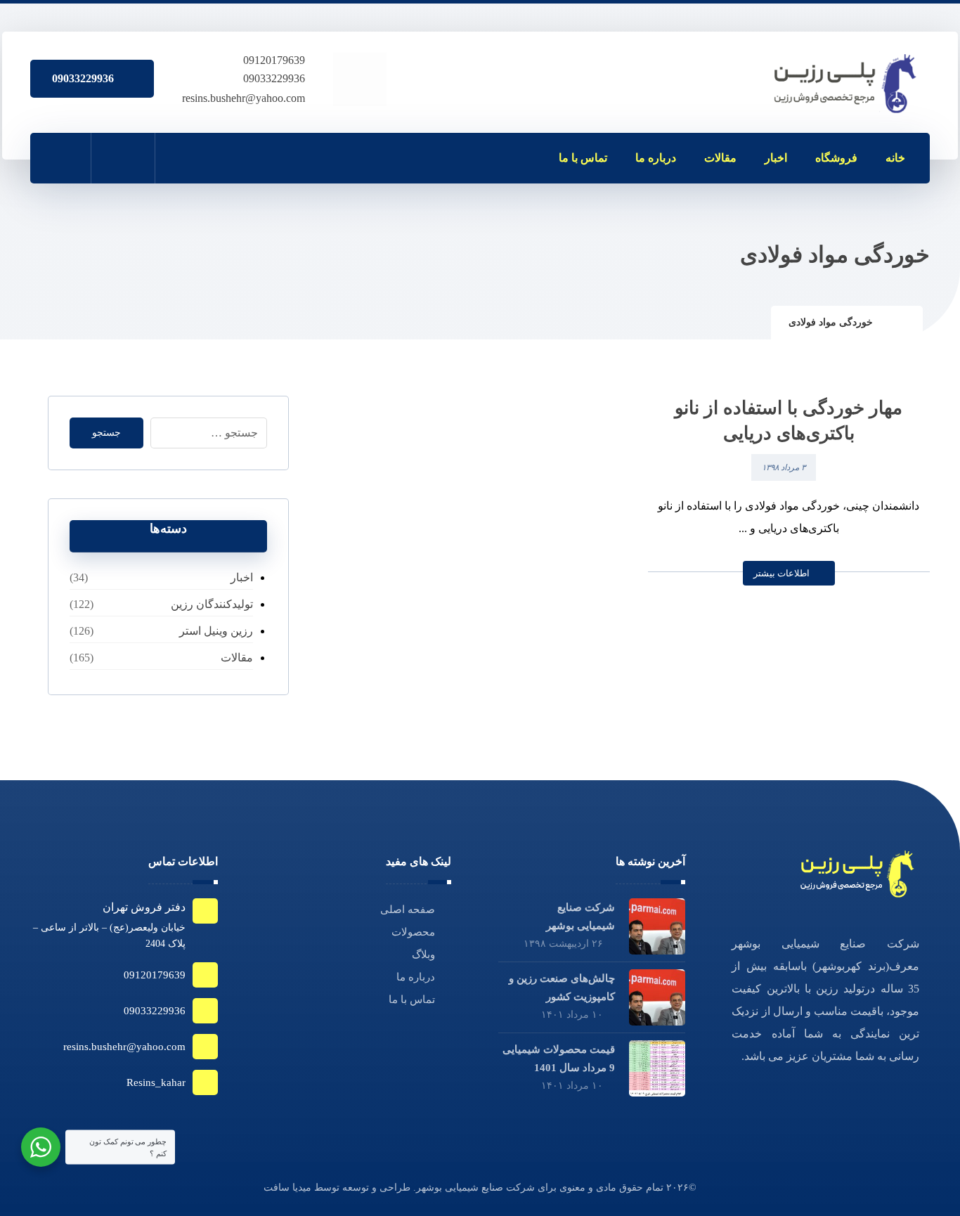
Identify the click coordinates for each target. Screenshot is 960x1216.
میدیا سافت (287, 1187)
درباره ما (415, 977)
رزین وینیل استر (215, 631)
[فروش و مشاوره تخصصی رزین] (847, 83)
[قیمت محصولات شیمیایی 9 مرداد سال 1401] (657, 1068)
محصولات (413, 932)
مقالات (236, 658)
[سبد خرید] (123, 158)
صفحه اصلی (407, 909)
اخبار (241, 577)
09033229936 (274, 78)
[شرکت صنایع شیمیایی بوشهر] (657, 926)
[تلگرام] (185, 157)
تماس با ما (412, 999)
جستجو (106, 432)
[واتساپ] (247, 157)
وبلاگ (423, 954)
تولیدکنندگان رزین (211, 604)
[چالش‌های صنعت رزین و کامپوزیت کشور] (657, 997)
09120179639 (274, 60)
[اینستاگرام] (216, 157)
